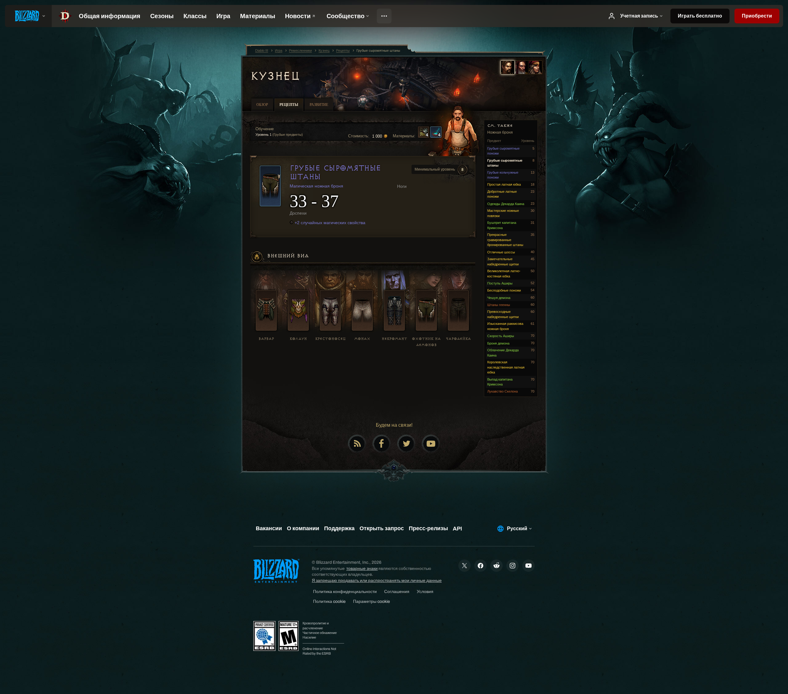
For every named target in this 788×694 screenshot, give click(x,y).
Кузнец (274, 76)
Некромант (394, 339)
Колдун (298, 339)
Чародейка (458, 339)
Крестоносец (330, 339)
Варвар (266, 339)
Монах (362, 339)
